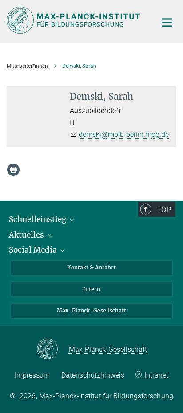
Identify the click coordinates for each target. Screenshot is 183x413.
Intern (91, 289)
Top (164, 209)
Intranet (156, 375)
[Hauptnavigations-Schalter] (167, 22)
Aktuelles (27, 234)
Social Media (34, 249)
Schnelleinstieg (38, 219)
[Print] (13, 169)
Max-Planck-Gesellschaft (91, 310)
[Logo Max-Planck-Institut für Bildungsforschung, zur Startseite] (75, 20)
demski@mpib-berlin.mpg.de (124, 134)
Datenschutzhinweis (92, 375)
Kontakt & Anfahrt (91, 267)
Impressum (32, 375)
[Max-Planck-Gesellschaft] (52, 349)
